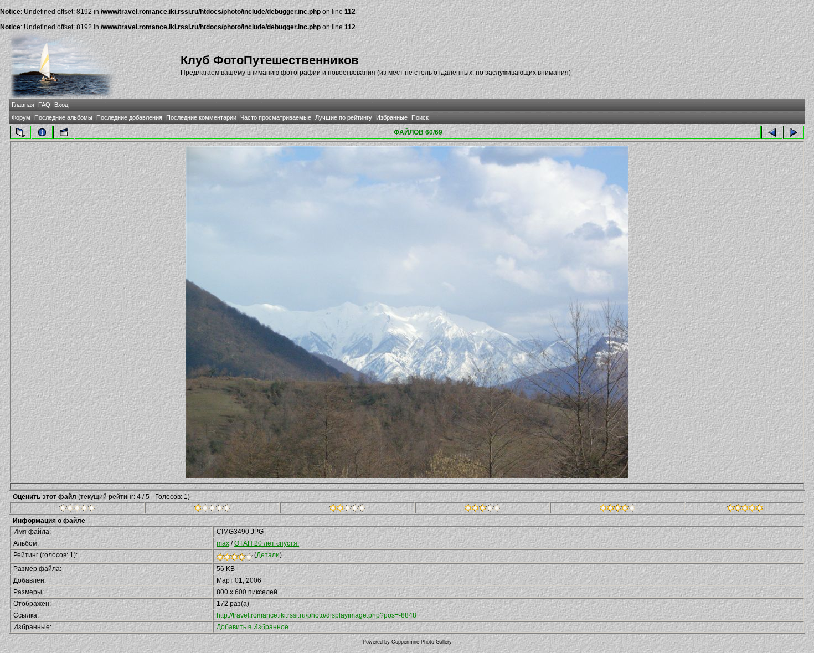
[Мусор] (77, 509)
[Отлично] (618, 509)
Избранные (392, 117)
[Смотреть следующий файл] (793, 132)
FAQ (44, 104)
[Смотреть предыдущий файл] (772, 132)
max (223, 543)
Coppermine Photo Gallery (421, 642)
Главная (23, 104)
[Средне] (347, 509)
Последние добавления (129, 117)
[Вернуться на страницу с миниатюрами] (20, 132)
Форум (21, 117)
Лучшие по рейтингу (343, 117)
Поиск (420, 117)
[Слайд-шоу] (64, 132)
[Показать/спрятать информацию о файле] (42, 132)
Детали (268, 555)
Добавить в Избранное (252, 627)
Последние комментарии (201, 117)
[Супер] (745, 509)
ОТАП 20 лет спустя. (266, 543)
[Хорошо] (483, 509)
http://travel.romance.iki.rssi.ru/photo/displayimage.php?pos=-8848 (316, 615)
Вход (61, 104)
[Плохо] (212, 509)
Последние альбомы (63, 117)
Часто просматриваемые (275, 117)
